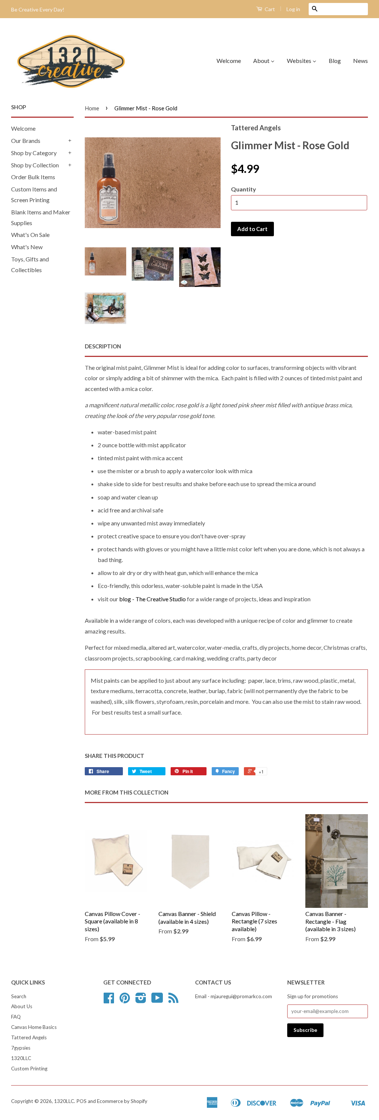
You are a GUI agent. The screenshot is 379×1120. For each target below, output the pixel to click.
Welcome (229, 60)
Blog (335, 60)
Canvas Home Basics (34, 1027)
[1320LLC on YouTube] (157, 1000)
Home (92, 108)
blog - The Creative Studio (152, 598)
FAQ (16, 1017)
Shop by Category (34, 152)
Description (103, 346)
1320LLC (21, 1058)
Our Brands (25, 140)
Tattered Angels (29, 1037)
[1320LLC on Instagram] (141, 1000)
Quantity (243, 189)
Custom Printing (29, 1068)
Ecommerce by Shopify (122, 1101)
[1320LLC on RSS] (173, 1000)
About (262, 60)
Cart (269, 9)
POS (81, 1101)
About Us (21, 1006)
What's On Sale (30, 234)
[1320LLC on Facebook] (108, 1000)
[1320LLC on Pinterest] (124, 1000)
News (360, 60)
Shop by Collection (35, 164)
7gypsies (20, 1048)
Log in (293, 9)
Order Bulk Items (33, 176)
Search (18, 996)
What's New (27, 246)
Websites (299, 60)
